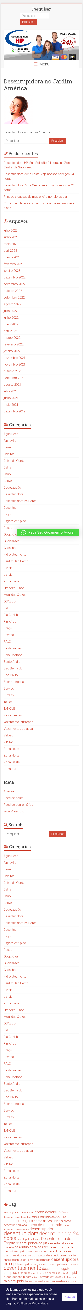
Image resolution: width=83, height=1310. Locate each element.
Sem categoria (14, 682)
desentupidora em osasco (31, 1255)
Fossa (8, 528)
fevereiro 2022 (14, 344)
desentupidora (21, 1233)
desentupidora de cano (28, 1239)
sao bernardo (44, 1281)
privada (35, 1277)
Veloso (8, 735)
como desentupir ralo (45, 1225)
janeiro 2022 (12, 351)
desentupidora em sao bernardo (31, 1259)
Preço (8, 628)
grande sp (24, 1273)
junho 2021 (11, 398)
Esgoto (9, 514)
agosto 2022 (12, 304)
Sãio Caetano (13, 655)
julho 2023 (11, 230)
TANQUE (9, 708)
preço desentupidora (17, 1277)
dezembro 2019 (14, 411)
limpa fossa (11, 581)
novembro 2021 (14, 364)
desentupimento (22, 1268)
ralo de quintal (69, 1277)
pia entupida (70, 1273)
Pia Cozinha (11, 615)
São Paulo (11, 675)
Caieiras (9, 454)
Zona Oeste (12, 762)
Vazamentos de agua (18, 728)
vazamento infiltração (18, 722)
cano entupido (27, 1212)
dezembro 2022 (14, 277)
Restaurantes (13, 648)
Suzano (9, 695)
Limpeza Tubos (14, 588)
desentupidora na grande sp (32, 1264)
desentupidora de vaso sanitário (29, 1251)
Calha (7, 467)
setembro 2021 (14, 378)
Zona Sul (10, 769)
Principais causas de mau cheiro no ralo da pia (35, 196)
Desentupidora (13, 494)
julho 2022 (11, 311)
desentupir (50, 1269)
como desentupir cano (44, 1216)
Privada (9, 635)
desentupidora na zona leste (63, 1264)
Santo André (12, 662)
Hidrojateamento (15, 554)
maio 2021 (11, 404)
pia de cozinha (52, 1273)
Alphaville (10, 440)
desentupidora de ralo (31, 1247)
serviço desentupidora (64, 1281)
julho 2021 (11, 391)
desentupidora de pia (31, 1243)
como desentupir (49, 1212)
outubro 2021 (13, 371)
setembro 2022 (14, 297)
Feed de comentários (18, 804)
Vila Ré (8, 742)
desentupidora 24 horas (41, 1236)
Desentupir (11, 507)
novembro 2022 (14, 284)
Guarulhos (10, 548)
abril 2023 (10, 250)
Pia (6, 608)
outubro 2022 (13, 291)
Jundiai (8, 568)
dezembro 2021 (14, 358)
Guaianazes (11, 541)
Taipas (8, 702)
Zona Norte (11, 755)
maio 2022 (11, 324)
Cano (7, 474)
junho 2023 (11, 237)
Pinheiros (10, 621)
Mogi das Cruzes (15, 595)
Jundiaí (8, 574)
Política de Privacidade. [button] (33, 1303)
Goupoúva (11, 534)
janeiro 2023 (12, 271)
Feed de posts (13, 798)
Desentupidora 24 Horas (20, 501)
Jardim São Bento (16, 561)
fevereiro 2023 (14, 264)
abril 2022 (10, 331)
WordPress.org (14, 811)
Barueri (8, 447)
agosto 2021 (12, 384)
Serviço (9, 688)
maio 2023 (11, 244)
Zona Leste (11, 749)
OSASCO (10, 601)
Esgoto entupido (15, 521)
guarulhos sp (37, 1273)
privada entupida (51, 1277)
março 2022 (12, 338)
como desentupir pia (48, 1221)
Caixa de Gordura (15, 461)
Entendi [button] (70, 1297)
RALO (7, 641)
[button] (48, 532)
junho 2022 (11, 317)
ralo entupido (14, 1281)
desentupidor (41, 1229)
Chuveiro (9, 481)
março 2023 (12, 257)
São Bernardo (13, 668)
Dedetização (12, 487)
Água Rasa (11, 434)
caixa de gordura (11, 1212)
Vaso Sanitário (14, 715)
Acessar (9, 791)
